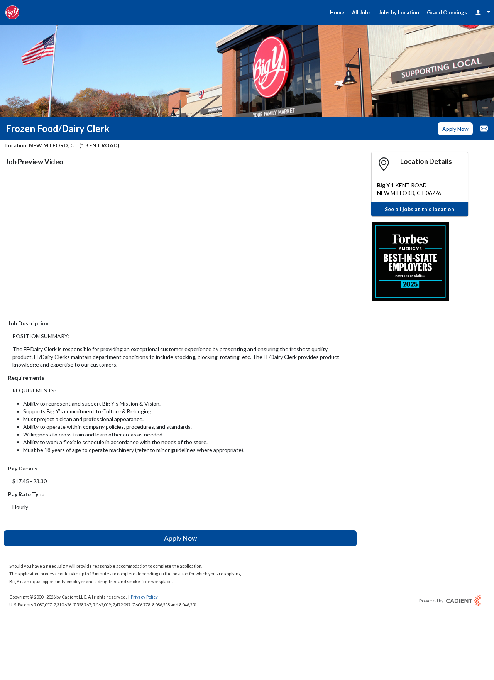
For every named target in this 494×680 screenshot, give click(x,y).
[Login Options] (482, 12)
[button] (455, 128)
